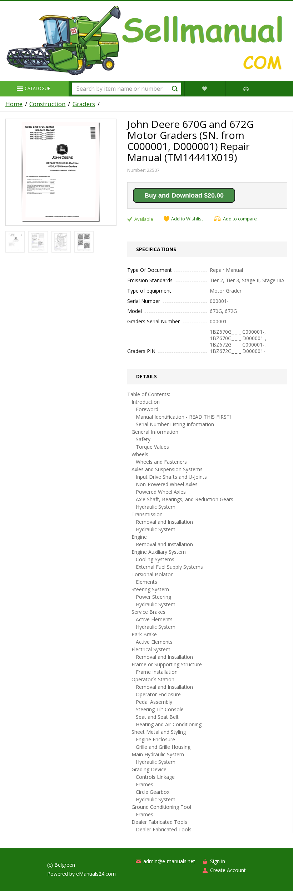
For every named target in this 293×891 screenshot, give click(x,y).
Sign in (217, 861)
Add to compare (240, 219)
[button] (34, 88)
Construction (47, 104)
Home (14, 104)
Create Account (228, 870)
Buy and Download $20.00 (184, 195)
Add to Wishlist (187, 219)
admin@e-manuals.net (169, 861)
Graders (84, 104)
